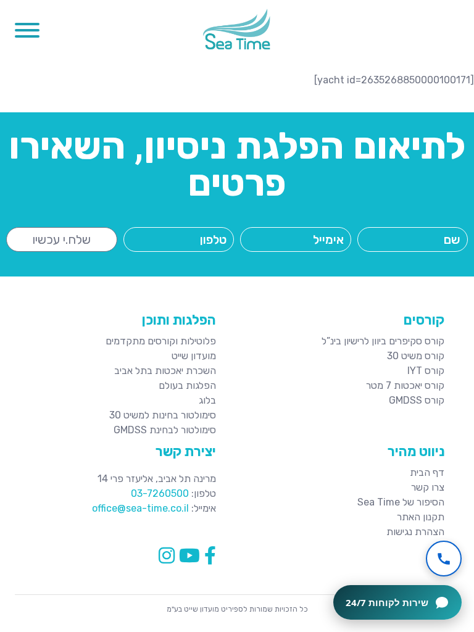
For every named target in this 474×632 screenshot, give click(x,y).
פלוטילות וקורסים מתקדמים (161, 341)
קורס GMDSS (416, 400)
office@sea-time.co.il (140, 508)
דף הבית (427, 472)
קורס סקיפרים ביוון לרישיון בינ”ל (383, 341)
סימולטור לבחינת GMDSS (165, 430)
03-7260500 (160, 493)
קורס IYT (425, 370)
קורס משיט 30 (415, 356)
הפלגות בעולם (187, 385)
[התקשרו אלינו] (444, 558)
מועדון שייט (194, 356)
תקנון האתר (420, 517)
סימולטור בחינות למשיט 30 (162, 415)
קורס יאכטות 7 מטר (405, 385)
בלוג (207, 400)
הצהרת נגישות (415, 532)
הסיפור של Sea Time (400, 502)
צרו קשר (427, 487)
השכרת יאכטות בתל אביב (165, 370)
